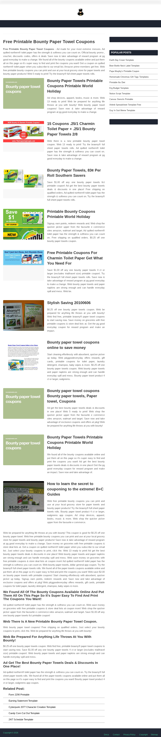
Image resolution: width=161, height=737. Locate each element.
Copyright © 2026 (10, 733)
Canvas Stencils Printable (121, 99)
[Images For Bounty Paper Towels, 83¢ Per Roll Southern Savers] (23, 183)
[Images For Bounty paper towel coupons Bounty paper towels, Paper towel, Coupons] (23, 403)
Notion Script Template (119, 93)
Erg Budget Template (119, 88)
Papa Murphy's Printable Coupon (124, 71)
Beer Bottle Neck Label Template (124, 66)
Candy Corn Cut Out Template (24, 713)
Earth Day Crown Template (121, 60)
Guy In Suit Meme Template (122, 110)
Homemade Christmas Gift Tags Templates (129, 77)
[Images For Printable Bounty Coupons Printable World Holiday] (23, 224)
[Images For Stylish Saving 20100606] (23, 315)
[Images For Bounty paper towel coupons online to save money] (23, 355)
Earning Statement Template (23, 700)
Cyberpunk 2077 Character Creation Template (32, 707)
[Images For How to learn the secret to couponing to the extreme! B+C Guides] (23, 496)
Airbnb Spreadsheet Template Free (125, 105)
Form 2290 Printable (19, 694)
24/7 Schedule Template (21, 719)
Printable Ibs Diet (117, 82)
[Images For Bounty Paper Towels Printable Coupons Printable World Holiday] (23, 93)
